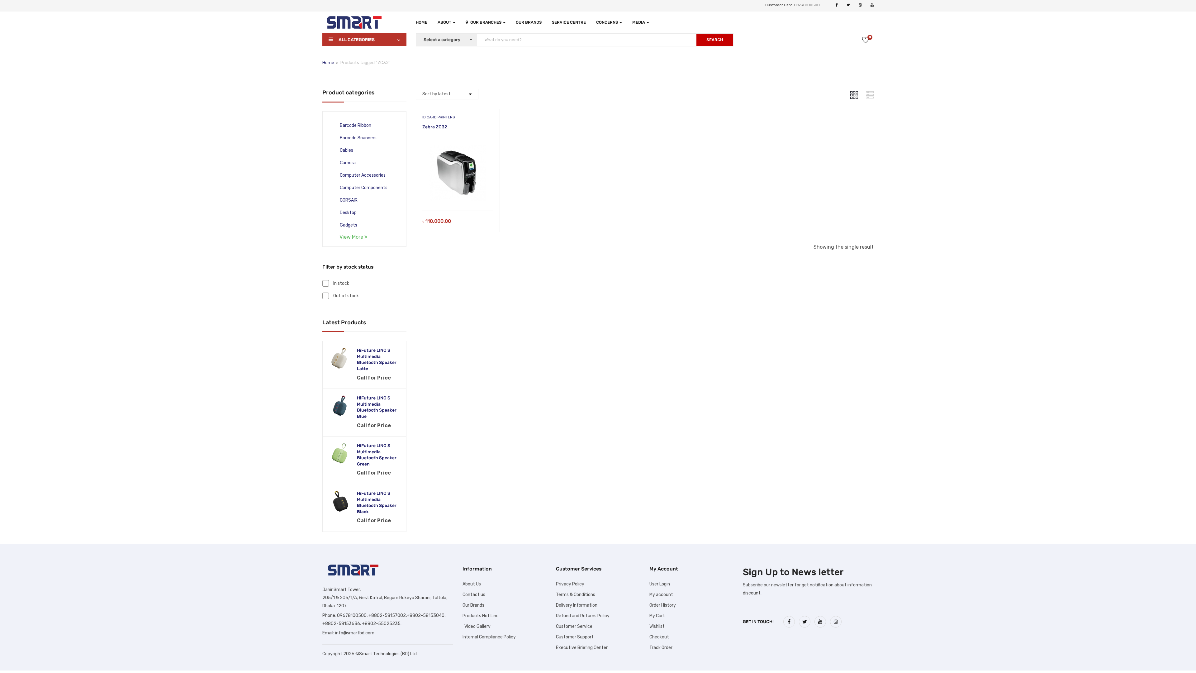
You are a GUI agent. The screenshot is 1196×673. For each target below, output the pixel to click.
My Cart (657, 615)
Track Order (660, 647)
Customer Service (574, 626)
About (445, 22)
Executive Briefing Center (582, 647)
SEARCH (714, 39)
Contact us (474, 594)
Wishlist (657, 626)
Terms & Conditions (575, 594)
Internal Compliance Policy (489, 637)
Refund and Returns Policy (583, 615)
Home (421, 22)
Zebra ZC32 (434, 127)
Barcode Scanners (358, 138)
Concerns (607, 22)
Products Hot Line (481, 615)
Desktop (348, 212)
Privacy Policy (570, 584)
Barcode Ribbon (355, 125)
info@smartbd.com (354, 633)
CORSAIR (349, 200)
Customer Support (575, 637)
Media (639, 22)
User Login (659, 584)
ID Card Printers (438, 117)
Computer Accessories (363, 175)
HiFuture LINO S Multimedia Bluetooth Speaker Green (376, 455)
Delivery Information (576, 605)
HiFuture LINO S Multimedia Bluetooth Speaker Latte (376, 359)
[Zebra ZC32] (457, 147)
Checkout (659, 637)
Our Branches (486, 22)
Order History (662, 605)
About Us (472, 584)
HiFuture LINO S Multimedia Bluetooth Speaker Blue (376, 407)
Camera (348, 162)
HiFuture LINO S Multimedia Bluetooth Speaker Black (376, 502)
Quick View (457, 195)
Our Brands (529, 22)
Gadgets (348, 225)
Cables (346, 150)
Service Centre (569, 22)
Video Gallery (477, 626)
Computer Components (363, 187)
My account (661, 594)
